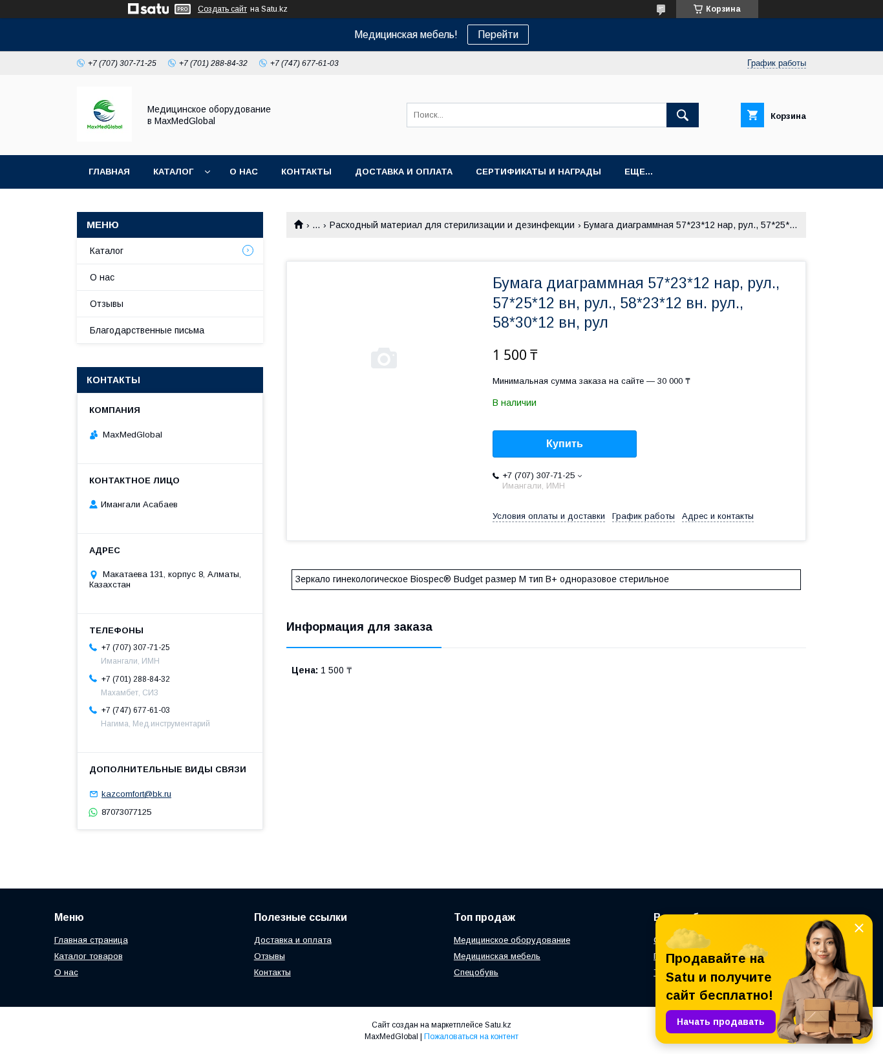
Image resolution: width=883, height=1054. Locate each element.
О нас (243, 171)
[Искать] (682, 115)
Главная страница (91, 940)
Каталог (173, 171)
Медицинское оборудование (512, 940)
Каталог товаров (88, 956)
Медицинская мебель (497, 956)
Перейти (498, 34)
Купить (564, 443)
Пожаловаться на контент (471, 1036)
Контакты (306, 171)
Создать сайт (222, 9)
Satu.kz (498, 1024)
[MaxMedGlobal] (104, 138)
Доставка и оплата (403, 171)
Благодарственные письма (147, 330)
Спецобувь (476, 972)
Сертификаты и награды (538, 171)
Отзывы (106, 304)
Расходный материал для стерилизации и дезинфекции (452, 225)
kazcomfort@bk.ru (136, 794)
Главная (109, 171)
